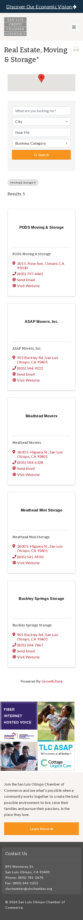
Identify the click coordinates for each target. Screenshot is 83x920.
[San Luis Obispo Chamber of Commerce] (15, 26)
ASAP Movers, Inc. (27, 348)
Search (43, 154)
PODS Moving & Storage (31, 254)
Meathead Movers (26, 443)
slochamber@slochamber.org (28, 889)
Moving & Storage (21, 182)
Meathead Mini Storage (31, 537)
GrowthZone (52, 681)
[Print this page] (76, 49)
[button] (41, 78)
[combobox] (41, 121)
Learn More (40, 829)
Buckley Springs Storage (32, 625)
